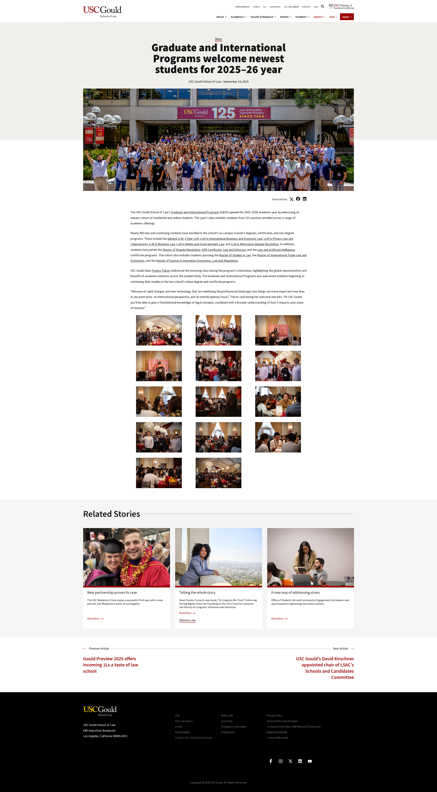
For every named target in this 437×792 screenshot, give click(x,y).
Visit (316, 7)
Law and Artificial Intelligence (276, 250)
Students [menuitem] (300, 16)
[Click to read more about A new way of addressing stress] (310, 578)
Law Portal (275, 7)
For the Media (182, 732)
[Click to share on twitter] (292, 198)
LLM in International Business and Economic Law (231, 239)
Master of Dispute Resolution (181, 250)
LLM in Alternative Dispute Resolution (255, 244)
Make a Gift (227, 715)
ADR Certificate (211, 250)
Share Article (279, 199)
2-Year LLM (192, 239)
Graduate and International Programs (195, 212)
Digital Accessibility (277, 732)
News (218, 39)
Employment (228, 732)
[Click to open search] (322, 6)
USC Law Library (291, 7)
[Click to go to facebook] (271, 761)
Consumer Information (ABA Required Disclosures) (294, 726)
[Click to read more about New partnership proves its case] (126, 578)
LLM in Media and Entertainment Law (200, 244)
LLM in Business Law (162, 244)
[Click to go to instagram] (280, 761)
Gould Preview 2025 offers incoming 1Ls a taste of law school (110, 665)
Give (332, 16)
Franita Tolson (161, 270)
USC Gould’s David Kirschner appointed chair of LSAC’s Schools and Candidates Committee (325, 668)
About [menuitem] (220, 16)
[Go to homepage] (100, 711)
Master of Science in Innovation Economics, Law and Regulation (197, 261)
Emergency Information (234, 726)
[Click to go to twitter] (290, 761)
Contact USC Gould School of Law (193, 737)
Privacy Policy (274, 715)
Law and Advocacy (234, 250)
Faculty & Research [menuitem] (262, 16)
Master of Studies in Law (235, 255)
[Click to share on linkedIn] (304, 198)
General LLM (175, 239)
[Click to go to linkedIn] (300, 761)
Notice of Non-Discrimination (282, 721)
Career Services (242, 7)
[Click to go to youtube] (310, 761)
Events (178, 726)
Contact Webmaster (277, 737)
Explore (318, 16)
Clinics (256, 7)
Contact (306, 7)
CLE (264, 7)
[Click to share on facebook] (298, 198)
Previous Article (98, 648)
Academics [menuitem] (237, 16)
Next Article (341, 648)
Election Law (187, 620)
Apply (345, 16)
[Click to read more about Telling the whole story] (218, 578)
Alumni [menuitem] (284, 16)
